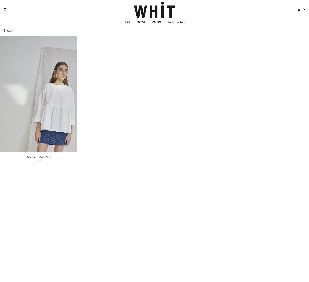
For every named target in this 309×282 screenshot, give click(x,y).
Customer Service (175, 22)
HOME (127, 22)
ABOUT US (141, 22)
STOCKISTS (156, 22)
